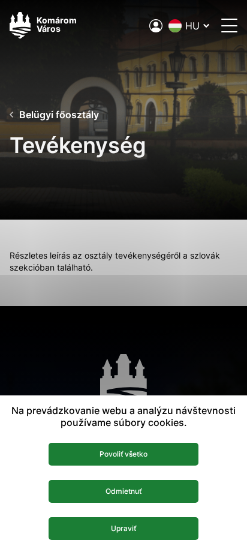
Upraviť (123, 528)
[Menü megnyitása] (229, 25)
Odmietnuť (123, 491)
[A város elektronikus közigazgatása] (155, 25)
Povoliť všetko (123, 453)
